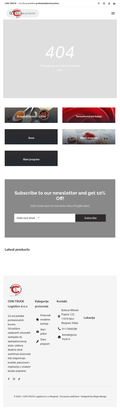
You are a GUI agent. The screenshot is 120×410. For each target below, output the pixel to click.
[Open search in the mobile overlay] (23, 13)
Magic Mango (99, 396)
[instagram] (104, 3)
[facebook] (99, 3)
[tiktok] (109, 3)
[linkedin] (114, 3)
